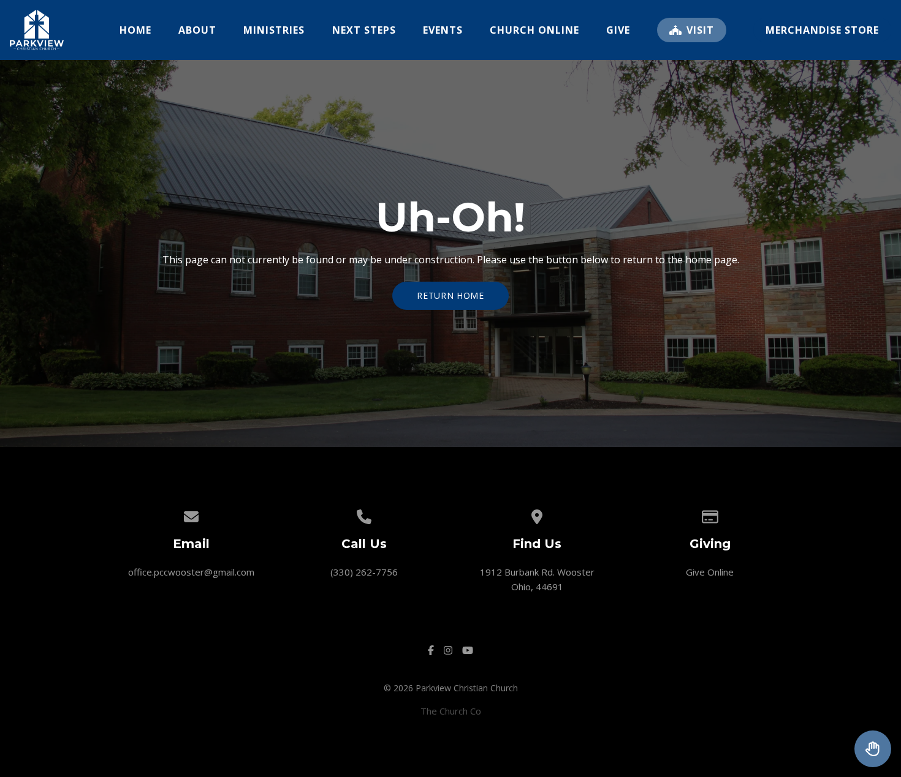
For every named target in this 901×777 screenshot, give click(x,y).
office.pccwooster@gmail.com (191, 572)
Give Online (710, 572)
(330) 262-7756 (364, 572)
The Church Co (450, 711)
